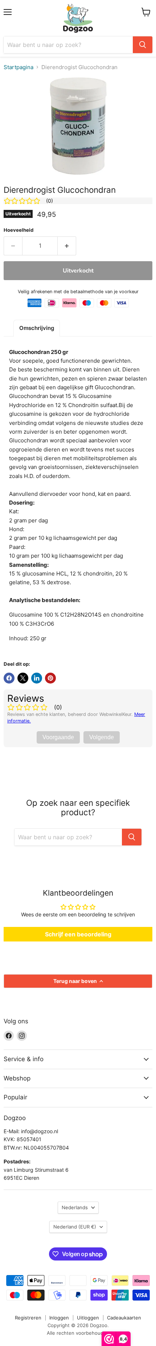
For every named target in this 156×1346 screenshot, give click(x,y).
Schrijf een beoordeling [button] (78, 934)
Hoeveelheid (18, 230)
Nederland (74, 1227)
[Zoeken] (142, 44)
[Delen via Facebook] (9, 678)
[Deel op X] (22, 678)
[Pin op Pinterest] (50, 678)
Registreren (28, 1318)
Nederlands (75, 1207)
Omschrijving (36, 327)
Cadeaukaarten (124, 1318)
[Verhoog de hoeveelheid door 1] (67, 245)
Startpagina (18, 67)
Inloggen (59, 1318)
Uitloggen (88, 1318)
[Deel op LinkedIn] (36, 678)
